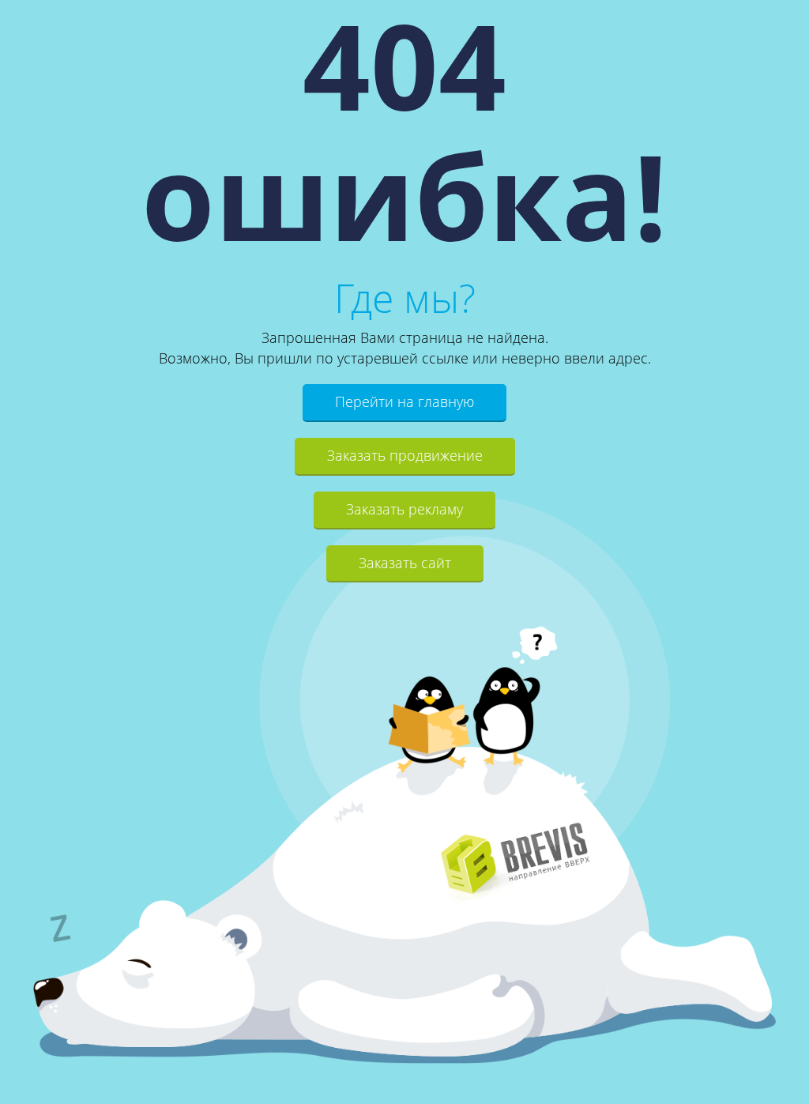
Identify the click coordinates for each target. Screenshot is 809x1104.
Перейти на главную (404, 401)
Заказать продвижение (405, 455)
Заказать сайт (405, 562)
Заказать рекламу (404, 508)
